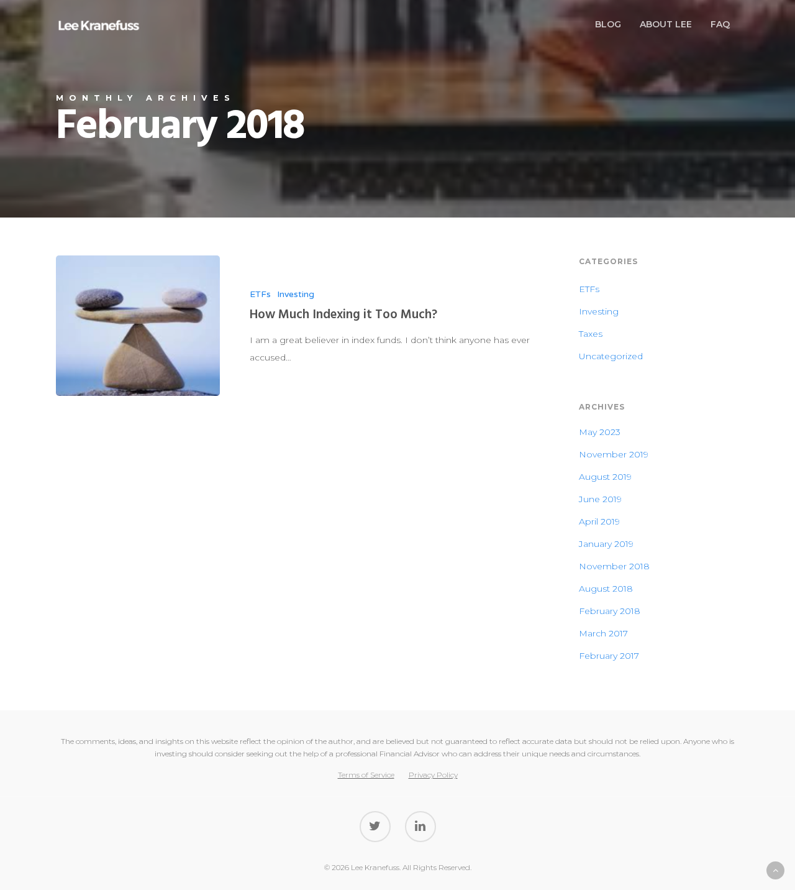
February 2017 (609, 655)
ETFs (260, 294)
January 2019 (606, 543)
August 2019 (605, 476)
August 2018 (606, 588)
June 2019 (600, 499)
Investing (295, 294)
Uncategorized (611, 356)
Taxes (590, 333)
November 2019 (613, 454)
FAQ (720, 24)
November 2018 (614, 566)
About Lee (666, 24)
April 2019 (599, 521)
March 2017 (603, 633)
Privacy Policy (433, 774)
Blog (608, 24)
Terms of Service (366, 774)
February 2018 (609, 611)
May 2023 (599, 432)
